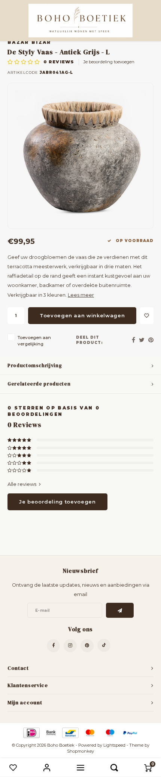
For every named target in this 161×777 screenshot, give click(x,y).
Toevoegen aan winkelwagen (82, 315)
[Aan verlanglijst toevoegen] (147, 315)
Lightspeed (114, 745)
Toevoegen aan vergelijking (34, 341)
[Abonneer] (120, 610)
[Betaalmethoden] (30, 732)
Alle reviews (21, 484)
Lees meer (81, 295)
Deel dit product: (89, 340)
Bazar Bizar (29, 42)
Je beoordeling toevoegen (108, 61)
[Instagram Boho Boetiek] (70, 645)
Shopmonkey (80, 751)
